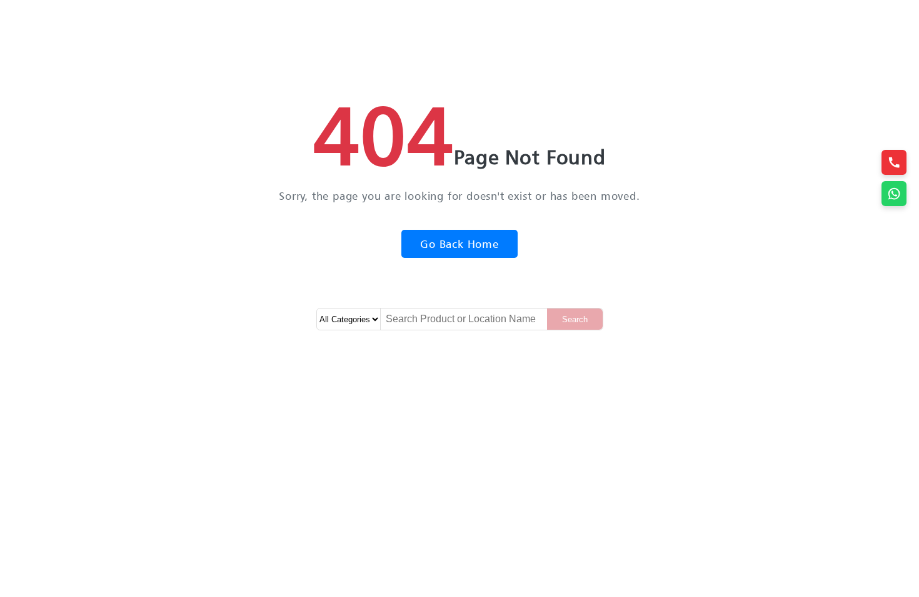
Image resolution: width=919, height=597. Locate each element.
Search (575, 319)
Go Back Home (459, 243)
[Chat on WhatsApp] (893, 193)
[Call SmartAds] (893, 162)
